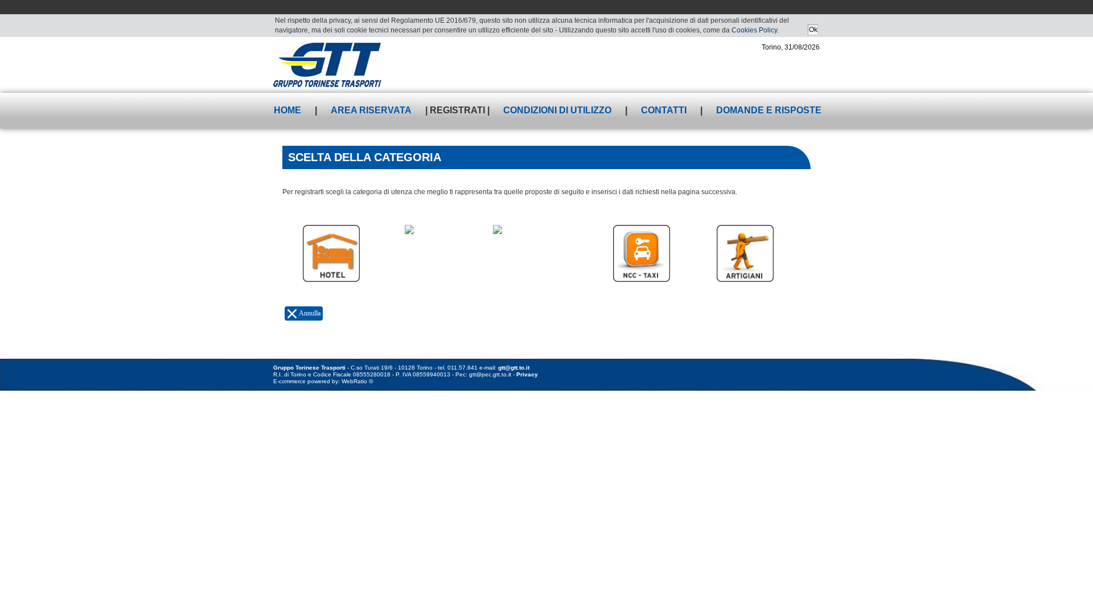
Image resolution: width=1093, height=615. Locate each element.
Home (287, 110)
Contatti (664, 110)
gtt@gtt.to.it (513, 367)
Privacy (527, 374)
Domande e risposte (768, 110)
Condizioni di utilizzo (557, 110)
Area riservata (371, 110)
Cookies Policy (754, 30)
